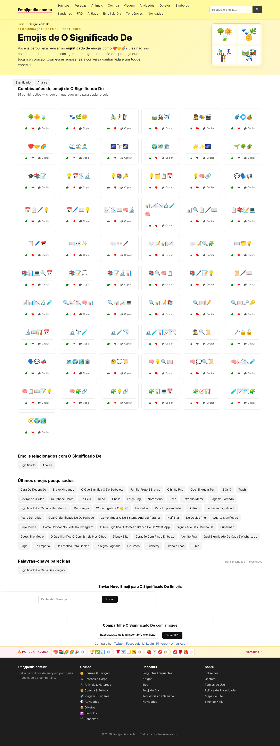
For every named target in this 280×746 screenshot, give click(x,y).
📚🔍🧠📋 (160, 273)
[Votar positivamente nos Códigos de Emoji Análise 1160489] (150, 187)
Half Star (173, 517)
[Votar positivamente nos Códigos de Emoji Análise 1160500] (150, 255)
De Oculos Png (196, 517)
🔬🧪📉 (119, 332)
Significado (23, 82)
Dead (101, 499)
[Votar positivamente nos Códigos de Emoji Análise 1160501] (67, 187)
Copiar (45, 128)
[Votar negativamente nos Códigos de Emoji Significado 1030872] (115, 255)
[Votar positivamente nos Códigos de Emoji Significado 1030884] (191, 158)
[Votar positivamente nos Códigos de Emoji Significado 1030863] (67, 255)
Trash (242, 489)
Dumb (195, 546)
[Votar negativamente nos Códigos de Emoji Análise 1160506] (74, 314)
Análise (42, 82)
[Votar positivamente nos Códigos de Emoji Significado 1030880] (67, 373)
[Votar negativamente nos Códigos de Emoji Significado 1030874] (115, 403)
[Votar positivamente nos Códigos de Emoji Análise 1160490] (150, 226)
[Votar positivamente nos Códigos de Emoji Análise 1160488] (26, 314)
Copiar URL (172, 635)
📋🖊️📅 (37, 243)
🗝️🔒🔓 (243, 332)
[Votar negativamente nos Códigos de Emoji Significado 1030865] (239, 314)
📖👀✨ (78, 243)
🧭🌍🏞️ (37, 421)
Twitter (119, 643)
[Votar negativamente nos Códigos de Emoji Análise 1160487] (115, 314)
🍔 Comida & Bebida (94, 690)
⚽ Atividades (89, 701)
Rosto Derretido (30, 517)
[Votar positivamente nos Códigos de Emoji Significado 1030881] (232, 285)
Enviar (110, 599)
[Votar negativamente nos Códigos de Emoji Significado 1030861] (156, 158)
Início (21, 24)
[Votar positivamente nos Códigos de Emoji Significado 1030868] (191, 285)
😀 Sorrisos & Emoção (94, 673)
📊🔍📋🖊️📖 (202, 210)
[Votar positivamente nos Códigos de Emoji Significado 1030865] (232, 314)
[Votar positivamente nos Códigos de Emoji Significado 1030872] (109, 255)
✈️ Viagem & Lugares (94, 696)
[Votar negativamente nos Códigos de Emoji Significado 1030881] (239, 285)
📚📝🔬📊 (119, 273)
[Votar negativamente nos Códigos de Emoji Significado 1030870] (239, 158)
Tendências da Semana (158, 696)
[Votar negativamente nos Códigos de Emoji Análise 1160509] (239, 403)
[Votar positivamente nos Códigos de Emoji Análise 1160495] (26, 221)
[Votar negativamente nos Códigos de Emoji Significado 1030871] (33, 432)
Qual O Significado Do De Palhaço (71, 517)
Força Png (134, 499)
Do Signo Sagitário (108, 546)
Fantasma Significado (220, 508)
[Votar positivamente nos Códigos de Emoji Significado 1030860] (109, 373)
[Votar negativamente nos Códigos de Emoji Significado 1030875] (239, 187)
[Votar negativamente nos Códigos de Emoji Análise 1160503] (239, 373)
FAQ (80, 13)
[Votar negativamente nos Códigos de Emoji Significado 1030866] (197, 373)
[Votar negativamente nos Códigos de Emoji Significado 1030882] (197, 187)
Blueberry (153, 546)
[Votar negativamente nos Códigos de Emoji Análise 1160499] (156, 285)
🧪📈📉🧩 (243, 391)
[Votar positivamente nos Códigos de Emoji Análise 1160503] (232, 373)
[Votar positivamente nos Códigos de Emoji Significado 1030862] (67, 403)
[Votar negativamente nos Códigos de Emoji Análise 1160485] (197, 403)
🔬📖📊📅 (37, 332)
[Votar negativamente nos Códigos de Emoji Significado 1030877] (74, 158)
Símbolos (182, 5)
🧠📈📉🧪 (243, 362)
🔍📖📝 (202, 302)
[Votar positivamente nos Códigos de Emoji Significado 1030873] (232, 344)
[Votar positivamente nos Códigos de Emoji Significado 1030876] (150, 373)
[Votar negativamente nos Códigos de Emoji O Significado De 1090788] (239, 128)
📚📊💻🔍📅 (37, 273)
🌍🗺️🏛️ (160, 146)
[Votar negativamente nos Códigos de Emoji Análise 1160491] (197, 255)
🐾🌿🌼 (78, 117)
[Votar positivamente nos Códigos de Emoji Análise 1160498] (150, 403)
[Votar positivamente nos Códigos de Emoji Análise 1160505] (67, 221)
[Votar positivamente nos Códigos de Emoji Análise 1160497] (109, 221)
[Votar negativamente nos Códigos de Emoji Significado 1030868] (197, 285)
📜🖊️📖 (243, 273)
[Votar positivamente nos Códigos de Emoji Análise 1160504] (109, 285)
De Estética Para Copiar (73, 546)
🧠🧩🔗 (78, 391)
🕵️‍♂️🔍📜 (202, 332)
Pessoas (80, 5)
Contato (210, 679)
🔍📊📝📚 (160, 302)
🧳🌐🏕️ (243, 117)
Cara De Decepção (33, 489)
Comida (113, 5)
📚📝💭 (78, 273)
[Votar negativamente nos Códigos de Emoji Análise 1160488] (33, 314)
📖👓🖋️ (119, 243)
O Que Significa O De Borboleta (102, 489)
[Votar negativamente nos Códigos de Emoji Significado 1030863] (74, 255)
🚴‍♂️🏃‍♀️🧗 (119, 117)
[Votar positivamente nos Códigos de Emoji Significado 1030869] (191, 344)
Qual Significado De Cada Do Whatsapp (230, 536)
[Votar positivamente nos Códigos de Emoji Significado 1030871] (26, 432)
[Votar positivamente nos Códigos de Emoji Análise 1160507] (232, 221)
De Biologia (81, 508)
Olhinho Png (175, 489)
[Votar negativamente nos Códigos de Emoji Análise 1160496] (156, 314)
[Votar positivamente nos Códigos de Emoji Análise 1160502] (191, 221)
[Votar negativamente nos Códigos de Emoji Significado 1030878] (33, 187)
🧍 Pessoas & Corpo (93, 679)
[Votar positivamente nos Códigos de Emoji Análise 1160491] (191, 255)
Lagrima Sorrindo (222, 499)
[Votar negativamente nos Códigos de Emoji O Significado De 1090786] (115, 128)
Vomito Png (189, 536)
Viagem (129, 5)
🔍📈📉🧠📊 (78, 302)
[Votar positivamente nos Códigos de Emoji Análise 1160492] (26, 285)
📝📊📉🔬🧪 (37, 302)
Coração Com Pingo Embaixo (154, 536)
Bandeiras (64, 13)
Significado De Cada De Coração (42, 570)
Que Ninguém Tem (202, 489)
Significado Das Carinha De (195, 527)
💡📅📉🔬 (78, 176)
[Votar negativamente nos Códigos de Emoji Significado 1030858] (197, 314)
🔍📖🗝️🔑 (243, 302)
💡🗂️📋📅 (160, 176)
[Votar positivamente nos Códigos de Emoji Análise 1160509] (232, 403)
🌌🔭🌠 (119, 146)
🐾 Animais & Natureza (95, 684)
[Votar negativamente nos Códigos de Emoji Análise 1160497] (115, 221)
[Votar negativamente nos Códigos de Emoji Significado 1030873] (239, 344)
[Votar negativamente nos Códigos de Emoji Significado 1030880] (74, 373)
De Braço (133, 546)
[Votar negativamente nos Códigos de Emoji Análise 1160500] (156, 255)
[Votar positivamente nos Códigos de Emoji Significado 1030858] (191, 314)
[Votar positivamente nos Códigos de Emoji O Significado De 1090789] (191, 128)
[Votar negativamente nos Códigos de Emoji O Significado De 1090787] (156, 128)
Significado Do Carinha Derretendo (43, 508)
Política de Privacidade (220, 690)
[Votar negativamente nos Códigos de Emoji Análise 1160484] (239, 255)
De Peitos (141, 508)
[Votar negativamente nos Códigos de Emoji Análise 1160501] (74, 187)
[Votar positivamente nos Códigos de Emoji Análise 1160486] (26, 255)
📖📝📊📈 (160, 243)
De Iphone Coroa (62, 499)
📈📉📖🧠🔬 (119, 210)
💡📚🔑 (119, 176)
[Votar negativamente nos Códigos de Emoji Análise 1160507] (239, 221)
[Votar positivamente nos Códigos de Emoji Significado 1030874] (109, 403)
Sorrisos (63, 5)
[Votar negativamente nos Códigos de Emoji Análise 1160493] (33, 403)
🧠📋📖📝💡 (37, 391)
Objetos (165, 5)
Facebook (133, 643)
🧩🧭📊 (202, 391)
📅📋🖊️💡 (37, 210)
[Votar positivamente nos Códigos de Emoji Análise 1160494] (150, 344)
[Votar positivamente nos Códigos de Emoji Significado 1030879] (67, 344)
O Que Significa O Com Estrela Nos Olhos (78, 536)
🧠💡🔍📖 (160, 362)
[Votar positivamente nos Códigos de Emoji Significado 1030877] (67, 158)
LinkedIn (148, 643)
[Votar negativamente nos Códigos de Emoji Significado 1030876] (156, 373)
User (173, 499)
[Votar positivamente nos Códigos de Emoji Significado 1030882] (191, 187)
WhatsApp (178, 643)
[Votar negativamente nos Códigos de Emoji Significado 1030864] (33, 373)
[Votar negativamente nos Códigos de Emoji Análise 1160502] (197, 221)
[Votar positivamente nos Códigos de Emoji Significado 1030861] (150, 158)
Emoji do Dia (112, 13)
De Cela (86, 499)
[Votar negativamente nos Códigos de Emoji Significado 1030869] (197, 344)
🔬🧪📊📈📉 (160, 332)
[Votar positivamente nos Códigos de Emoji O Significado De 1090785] (26, 128)
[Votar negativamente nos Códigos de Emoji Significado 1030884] (197, 158)
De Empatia (42, 546)
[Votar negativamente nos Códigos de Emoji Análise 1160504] (115, 285)
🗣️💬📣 (37, 362)
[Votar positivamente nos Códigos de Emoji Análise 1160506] (67, 314)
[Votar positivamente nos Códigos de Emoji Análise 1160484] (232, 255)
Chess (116, 499)
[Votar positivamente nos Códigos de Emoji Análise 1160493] (26, 403)
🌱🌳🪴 (243, 146)
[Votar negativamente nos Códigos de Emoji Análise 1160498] (156, 403)
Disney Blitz (121, 536)
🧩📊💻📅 (160, 391)
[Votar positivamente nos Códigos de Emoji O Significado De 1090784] (26, 158)
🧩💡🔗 (119, 391)
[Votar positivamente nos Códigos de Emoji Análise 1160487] (109, 314)
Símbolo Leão (175, 546)
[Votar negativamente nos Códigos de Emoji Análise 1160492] (33, 285)
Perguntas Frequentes (157, 673)
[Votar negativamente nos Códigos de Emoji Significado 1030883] (74, 285)
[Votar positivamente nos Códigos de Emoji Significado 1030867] (109, 158)
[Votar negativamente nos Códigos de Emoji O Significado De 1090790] (74, 128)
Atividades (147, 5)
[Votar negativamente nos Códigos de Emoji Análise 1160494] (156, 344)
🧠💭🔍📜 (202, 362)
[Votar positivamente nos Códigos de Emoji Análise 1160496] (150, 314)
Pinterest (162, 643)
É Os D (226, 489)
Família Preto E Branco (145, 489)
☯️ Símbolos (88, 713)
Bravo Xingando (63, 489)
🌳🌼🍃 (37, 117)
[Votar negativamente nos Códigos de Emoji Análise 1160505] (74, 221)
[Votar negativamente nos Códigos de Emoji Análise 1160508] (33, 344)
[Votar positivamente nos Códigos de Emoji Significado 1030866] (191, 373)
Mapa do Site (214, 696)
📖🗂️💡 (243, 243)
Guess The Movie (32, 536)
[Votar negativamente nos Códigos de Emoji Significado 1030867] (115, 158)
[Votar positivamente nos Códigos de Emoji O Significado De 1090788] (232, 128)
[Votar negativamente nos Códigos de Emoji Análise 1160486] (33, 255)
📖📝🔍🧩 (202, 243)
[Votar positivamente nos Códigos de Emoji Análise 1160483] (109, 344)
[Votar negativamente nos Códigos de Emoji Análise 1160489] (156, 187)
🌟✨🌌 (202, 146)
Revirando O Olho (32, 499)
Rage (23, 546)
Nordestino (155, 499)
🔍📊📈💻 (119, 302)
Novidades (155, 13)
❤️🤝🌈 (37, 146)
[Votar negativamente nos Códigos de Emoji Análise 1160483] (115, 344)
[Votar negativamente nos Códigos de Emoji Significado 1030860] (115, 373)
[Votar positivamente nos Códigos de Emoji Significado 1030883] (67, 285)
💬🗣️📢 (243, 176)
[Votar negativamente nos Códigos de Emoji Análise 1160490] (156, 226)
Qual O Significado (225, 517)
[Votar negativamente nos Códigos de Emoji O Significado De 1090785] (33, 128)
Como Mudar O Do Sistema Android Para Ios (130, 517)
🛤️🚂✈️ (160, 117)
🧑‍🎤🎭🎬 (202, 117)
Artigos (93, 13)
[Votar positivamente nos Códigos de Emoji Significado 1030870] (232, 158)
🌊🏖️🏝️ (78, 146)
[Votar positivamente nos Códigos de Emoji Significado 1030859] (109, 187)
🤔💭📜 (119, 362)
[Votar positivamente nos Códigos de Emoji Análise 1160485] (191, 403)
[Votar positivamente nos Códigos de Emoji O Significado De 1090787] (150, 128)
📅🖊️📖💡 (78, 210)
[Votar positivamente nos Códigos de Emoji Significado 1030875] (232, 187)
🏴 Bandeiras (89, 719)
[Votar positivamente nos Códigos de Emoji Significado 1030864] (26, 373)
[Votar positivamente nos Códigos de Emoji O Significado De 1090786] (109, 128)
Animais (97, 5)
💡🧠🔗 (202, 176)
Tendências (134, 13)
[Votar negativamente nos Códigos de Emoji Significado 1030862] (74, 403)
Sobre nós (211, 673)
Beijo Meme (28, 527)
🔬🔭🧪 (78, 332)
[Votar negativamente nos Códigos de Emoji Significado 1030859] (115, 187)
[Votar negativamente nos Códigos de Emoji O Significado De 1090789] (197, 128)
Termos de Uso (215, 684)
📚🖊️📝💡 (202, 273)
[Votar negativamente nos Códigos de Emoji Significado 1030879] (74, 344)
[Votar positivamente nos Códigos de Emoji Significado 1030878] (26, 187)
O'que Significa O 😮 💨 (112, 508)
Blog (145, 684)
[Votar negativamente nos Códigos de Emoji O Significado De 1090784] (33, 158)
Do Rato (194, 508)
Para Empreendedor (168, 508)
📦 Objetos (87, 707)
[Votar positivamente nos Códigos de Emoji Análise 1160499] (150, 285)
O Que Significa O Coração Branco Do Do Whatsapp (135, 527)
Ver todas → (254, 651)
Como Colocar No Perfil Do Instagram (68, 527)
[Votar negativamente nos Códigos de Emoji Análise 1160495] (33, 221)
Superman (227, 527)
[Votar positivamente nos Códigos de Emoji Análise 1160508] (26, 344)
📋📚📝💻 (243, 210)
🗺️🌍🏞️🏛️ (78, 362)
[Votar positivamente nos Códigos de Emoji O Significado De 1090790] (67, 128)
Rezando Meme (193, 499)
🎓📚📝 (37, 176)
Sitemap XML (214, 701)
